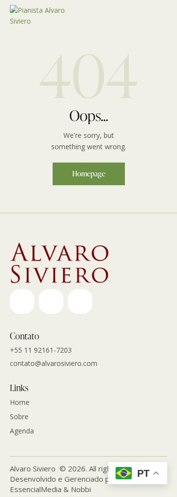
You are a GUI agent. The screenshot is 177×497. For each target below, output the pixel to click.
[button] (164, 15)
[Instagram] (22, 301)
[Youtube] (51, 301)
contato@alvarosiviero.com (53, 363)
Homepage (88, 173)
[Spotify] (80, 301)
